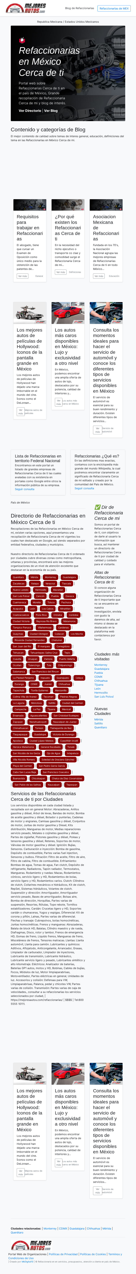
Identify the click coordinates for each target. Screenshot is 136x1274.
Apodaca (18, 740)
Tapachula (18, 690)
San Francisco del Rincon (45, 671)
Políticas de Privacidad (63, 1254)
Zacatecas (18, 583)
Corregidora (63, 646)
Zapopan (18, 721)
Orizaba (57, 615)
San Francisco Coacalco (56, 772)
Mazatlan (58, 589)
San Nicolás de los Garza (26, 753)
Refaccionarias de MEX (114, 8)
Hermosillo (40, 589)
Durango (19, 684)
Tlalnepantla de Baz (61, 728)
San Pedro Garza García (52, 765)
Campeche (20, 709)
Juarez (48, 684)
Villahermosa (44, 627)
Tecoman (48, 696)
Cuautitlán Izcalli (69, 740)
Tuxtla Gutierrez (39, 690)
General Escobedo (51, 747)
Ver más (22, 276)
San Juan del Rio (22, 646)
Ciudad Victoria (21, 621)
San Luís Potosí (21, 596)
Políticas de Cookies (93, 1254)
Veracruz (50, 583)
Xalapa (35, 583)
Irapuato (45, 677)
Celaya (79, 677)
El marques (44, 646)
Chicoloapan (38, 778)
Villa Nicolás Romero (24, 759)
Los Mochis (77, 633)
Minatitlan (65, 608)
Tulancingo (34, 665)
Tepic (67, 652)
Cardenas (63, 627)
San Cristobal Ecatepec (66, 715)
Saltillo (51, 703)
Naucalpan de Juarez (65, 721)
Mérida (34, 577)
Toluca (51, 602)
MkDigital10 (27, 1261)
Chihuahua (64, 684)
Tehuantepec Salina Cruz (44, 652)
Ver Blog (51, 111)
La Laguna (18, 703)
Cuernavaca (19, 602)
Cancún (40, 596)
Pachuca (66, 602)
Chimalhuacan (20, 728)
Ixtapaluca (72, 753)
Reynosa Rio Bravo (46, 621)
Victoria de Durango (63, 734)
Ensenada (18, 715)
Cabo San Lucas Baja (24, 772)
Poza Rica (41, 615)
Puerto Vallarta (67, 659)
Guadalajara (69, 577)
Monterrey (50, 577)
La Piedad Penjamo (23, 677)
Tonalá (70, 747)
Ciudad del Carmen (72, 703)
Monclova (36, 703)
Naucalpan (54, 784)
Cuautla (17, 659)
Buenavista (19, 778)
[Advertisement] (68, 168)
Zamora (48, 659)
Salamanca (19, 671)
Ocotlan (17, 665)
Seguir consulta (24, 489)
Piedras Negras (68, 696)
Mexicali (66, 709)
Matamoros (69, 621)
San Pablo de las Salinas (28, 784)
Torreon (39, 728)
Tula (49, 665)
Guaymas (18, 633)
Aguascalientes (38, 715)
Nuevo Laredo (20, 589)
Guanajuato (63, 677)
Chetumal (57, 640)
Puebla (55, 596)
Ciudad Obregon (39, 633)
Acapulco (18, 608)
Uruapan (32, 659)
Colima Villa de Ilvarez (25, 696)
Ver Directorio (30, 111)
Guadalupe (40, 734)
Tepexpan (71, 784)
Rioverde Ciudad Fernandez (30, 640)
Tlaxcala (66, 583)
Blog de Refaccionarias (79, 8)
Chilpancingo (65, 665)
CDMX (34, 684)
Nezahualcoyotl (38, 721)
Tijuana (51, 709)
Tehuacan (18, 652)
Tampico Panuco (22, 627)
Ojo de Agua (53, 753)
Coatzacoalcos (21, 615)
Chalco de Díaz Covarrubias (67, 778)
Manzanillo (61, 690)
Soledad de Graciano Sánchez (58, 759)
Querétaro (18, 577)
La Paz (37, 709)
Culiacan (59, 633)
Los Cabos (47, 608)
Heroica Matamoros (23, 747)
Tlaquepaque (20, 734)
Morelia (37, 602)
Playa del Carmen (22, 765)
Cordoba (73, 615)
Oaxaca (70, 596)
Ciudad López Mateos (41, 740)
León (32, 608)
